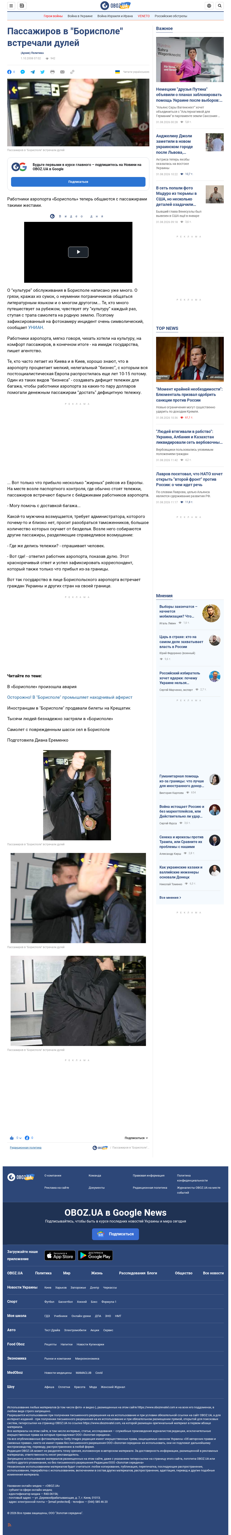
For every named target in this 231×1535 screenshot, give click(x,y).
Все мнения (168, 898)
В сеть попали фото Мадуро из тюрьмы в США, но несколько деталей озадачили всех (176, 196)
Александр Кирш (170, 853)
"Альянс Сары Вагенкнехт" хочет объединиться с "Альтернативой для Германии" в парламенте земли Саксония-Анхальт (187, 112)
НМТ (118, 1316)
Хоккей (82, 1301)
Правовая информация (148, 1175)
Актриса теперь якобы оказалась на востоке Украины (172, 164)
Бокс (94, 1301)
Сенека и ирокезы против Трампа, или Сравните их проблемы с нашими (181, 842)
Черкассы (110, 1287)
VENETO (144, 16)
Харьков (61, 1287)
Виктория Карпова (171, 793)
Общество (183, 1273)
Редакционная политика (26, 1147)
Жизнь (97, 1273)
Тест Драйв (52, 1330)
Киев (47, 1287)
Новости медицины (58, 1372)
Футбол (49, 1301)
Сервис (108, 1330)
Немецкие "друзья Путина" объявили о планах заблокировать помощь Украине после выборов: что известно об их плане (189, 95)
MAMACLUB (83, 1372)
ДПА (98, 1316)
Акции (94, 1330)
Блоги (152, 1273)
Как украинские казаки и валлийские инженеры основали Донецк (180, 872)
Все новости (213, 1273)
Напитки (67, 1344)
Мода (93, 1387)
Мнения (164, 595)
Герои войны (53, 16)
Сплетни (64, 1387)
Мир (66, 1273)
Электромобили (75, 1330)
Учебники (60, 1316)
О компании (52, 1175)
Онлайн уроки (81, 1316)
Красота (79, 1387)
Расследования (132, 1273)
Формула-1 (109, 1301)
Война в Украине (80, 16)
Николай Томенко (170, 884)
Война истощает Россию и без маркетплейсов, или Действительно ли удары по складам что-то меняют (181, 811)
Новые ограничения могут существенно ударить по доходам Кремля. (185, 409)
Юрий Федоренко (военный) (177, 653)
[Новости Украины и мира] (100, 1149)
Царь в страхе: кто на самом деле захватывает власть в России (181, 642)
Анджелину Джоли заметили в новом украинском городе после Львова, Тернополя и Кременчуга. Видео (174, 144)
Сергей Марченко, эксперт (176, 690)
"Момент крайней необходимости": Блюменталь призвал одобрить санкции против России (189, 394)
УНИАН (35, 327)
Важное (164, 28)
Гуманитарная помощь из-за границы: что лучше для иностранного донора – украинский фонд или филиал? (181, 781)
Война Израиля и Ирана (115, 16)
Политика (43, 1273)
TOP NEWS (167, 328)
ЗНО (108, 1316)
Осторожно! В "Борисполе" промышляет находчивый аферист (69, 697)
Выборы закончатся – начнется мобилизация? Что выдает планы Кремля (178, 611)
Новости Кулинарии (90, 1344)
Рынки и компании (57, 1358)
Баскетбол (65, 1301)
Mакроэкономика (87, 1358)
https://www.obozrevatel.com (156, 1407)
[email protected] (59, 1501)
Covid (98, 1372)
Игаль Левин (167, 623)
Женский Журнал (113, 1387)
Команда (95, 1175)
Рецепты (50, 1344)
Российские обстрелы (171, 16)
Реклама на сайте (56, 1187)
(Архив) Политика (32, 53)
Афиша (49, 1387)
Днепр (94, 1287)
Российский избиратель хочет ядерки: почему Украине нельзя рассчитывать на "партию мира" (181, 678)
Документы (97, 1187)
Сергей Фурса (168, 823)
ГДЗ (47, 1316)
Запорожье (78, 1287)
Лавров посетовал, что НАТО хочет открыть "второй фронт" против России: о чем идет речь (189, 479)
